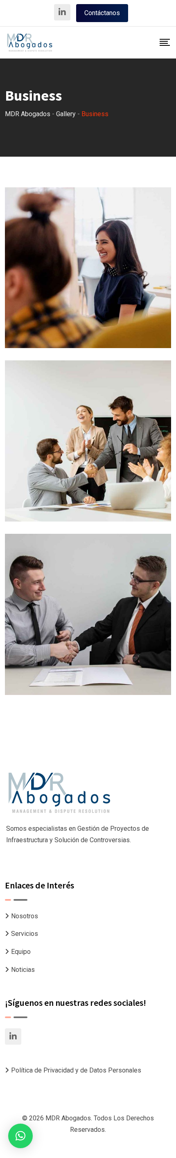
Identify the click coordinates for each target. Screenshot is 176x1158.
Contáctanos (102, 13)
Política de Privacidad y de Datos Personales (76, 1070)
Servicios (24, 934)
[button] (20, 1136)
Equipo (21, 952)
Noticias (23, 970)
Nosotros (24, 916)
